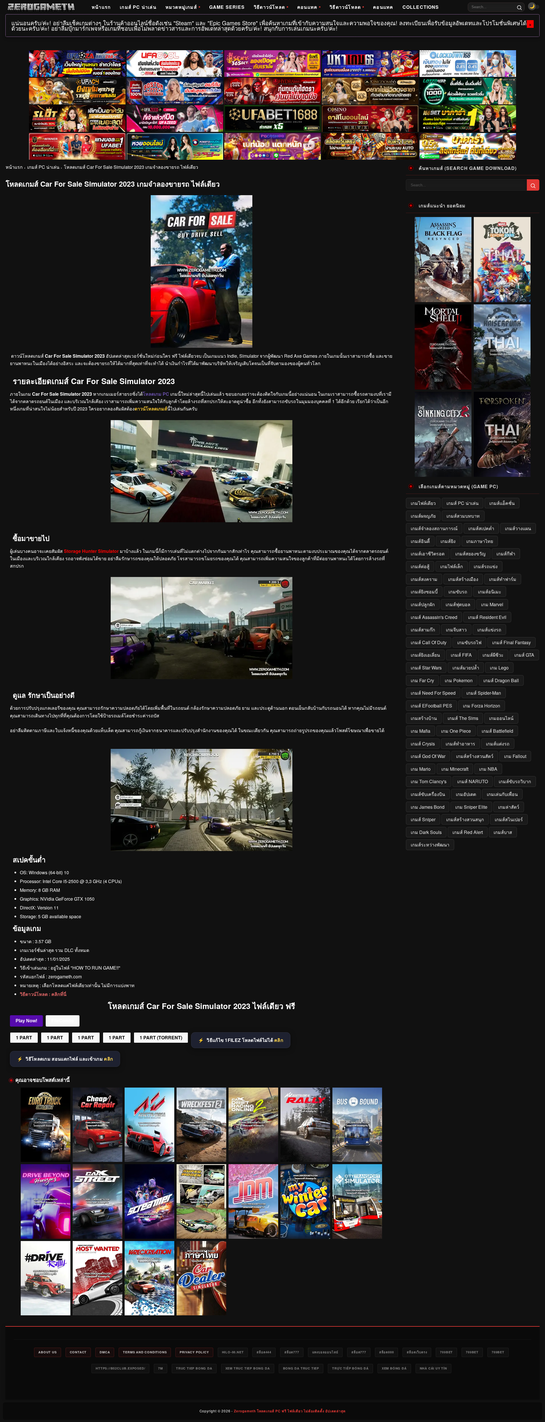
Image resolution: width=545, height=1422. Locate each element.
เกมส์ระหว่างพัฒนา (430, 844)
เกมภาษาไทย (479, 541)
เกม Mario (421, 769)
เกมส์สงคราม (424, 579)
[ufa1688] (272, 118)
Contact (78, 1352)
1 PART (24, 1037)
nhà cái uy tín (433, 1368)
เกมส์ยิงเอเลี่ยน (425, 655)
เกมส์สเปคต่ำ (481, 528)
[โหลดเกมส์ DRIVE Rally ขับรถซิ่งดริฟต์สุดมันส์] (45, 1278)
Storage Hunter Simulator (91, 551)
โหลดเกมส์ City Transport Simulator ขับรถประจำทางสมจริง (357, 1228)
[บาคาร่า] (468, 118)
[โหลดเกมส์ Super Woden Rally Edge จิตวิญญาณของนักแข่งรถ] (201, 1201)
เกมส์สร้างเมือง (463, 579)
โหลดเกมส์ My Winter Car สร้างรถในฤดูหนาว (305, 1230)
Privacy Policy (194, 1352)
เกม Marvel (492, 604)
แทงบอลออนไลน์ (325, 1352)
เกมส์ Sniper (423, 819)
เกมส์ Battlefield (497, 731)
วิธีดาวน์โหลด (269, 7)
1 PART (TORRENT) (161, 1037)
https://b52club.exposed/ (120, 1368)
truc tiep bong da (194, 1368)
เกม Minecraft (454, 769)
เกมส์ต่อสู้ (420, 566)
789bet (446, 1352)
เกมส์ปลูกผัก (423, 604)
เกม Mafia (420, 731)
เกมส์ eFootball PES (431, 705)
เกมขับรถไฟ (469, 642)
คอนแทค (307, 7)
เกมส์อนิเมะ (489, 591)
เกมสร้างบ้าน (424, 718)
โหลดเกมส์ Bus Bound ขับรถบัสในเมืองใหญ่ (357, 1154)
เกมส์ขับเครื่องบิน (428, 794)
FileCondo (62, 1020)
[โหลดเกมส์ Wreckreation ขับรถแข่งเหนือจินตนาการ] (149, 1278)
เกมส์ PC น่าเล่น (138, 7)
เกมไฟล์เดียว (423, 503)
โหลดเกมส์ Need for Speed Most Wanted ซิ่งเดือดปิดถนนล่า (97, 1305)
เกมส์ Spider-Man (483, 693)
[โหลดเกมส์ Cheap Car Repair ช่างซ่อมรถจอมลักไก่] (97, 1125)
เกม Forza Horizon (481, 705)
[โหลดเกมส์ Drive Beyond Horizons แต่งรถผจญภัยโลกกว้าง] (45, 1201)
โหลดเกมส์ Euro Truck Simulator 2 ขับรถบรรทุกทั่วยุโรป (45, 1151)
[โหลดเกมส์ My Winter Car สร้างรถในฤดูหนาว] (305, 1201)
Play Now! (26, 1020)
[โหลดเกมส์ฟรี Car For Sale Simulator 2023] (201, 520)
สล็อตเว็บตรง (417, 1352)
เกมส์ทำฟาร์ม (502, 579)
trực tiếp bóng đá (350, 1368)
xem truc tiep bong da (247, 1368)
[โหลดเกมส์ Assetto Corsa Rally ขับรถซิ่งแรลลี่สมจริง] (305, 1125)
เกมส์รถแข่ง (486, 566)
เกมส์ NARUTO (472, 781)
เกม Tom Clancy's (429, 781)
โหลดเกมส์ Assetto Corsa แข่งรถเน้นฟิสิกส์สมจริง (149, 1151)
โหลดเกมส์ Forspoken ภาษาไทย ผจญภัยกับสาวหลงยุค (502, 473)
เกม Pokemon (459, 680)
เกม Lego (499, 667)
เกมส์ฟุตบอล (458, 604)
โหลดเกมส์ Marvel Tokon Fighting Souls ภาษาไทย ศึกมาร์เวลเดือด (502, 295)
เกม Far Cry (422, 680)
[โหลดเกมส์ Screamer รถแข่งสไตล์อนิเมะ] (149, 1201)
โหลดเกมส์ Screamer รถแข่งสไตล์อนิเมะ (149, 1230)
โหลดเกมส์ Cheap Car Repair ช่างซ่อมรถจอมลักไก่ (97, 1151)
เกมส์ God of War (428, 756)
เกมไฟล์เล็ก (451, 566)
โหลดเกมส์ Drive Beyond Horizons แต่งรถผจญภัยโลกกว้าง (45, 1228)
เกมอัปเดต (466, 794)
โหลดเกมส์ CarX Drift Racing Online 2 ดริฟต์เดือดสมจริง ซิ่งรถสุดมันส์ (253, 1151)
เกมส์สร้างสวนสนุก (465, 819)
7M (160, 1368)
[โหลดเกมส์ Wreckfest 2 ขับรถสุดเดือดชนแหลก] (201, 1125)
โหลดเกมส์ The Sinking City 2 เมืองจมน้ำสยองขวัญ (443, 473)
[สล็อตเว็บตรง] (272, 146)
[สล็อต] (370, 146)
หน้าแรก (101, 7)
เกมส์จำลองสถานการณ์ (434, 528)
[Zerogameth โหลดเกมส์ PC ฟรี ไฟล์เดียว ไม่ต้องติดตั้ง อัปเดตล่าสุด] (41, 7)
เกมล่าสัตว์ (508, 807)
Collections (421, 7)
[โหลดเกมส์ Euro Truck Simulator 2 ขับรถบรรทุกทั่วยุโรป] (45, 1125)
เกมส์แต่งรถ (498, 743)
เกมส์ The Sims (463, 718)
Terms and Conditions (145, 1352)
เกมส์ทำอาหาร (460, 743)
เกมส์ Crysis (423, 743)
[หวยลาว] (175, 146)
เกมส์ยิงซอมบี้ (424, 591)
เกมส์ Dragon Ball (501, 680)
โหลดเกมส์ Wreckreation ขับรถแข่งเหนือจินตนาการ (149, 1305)
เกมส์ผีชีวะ (493, 655)
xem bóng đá (394, 1368)
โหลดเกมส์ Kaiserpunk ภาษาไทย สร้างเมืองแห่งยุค (502, 385)
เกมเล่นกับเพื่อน (502, 794)
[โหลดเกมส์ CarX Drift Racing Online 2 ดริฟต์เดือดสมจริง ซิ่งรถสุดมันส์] (253, 1125)
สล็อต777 (291, 1352)
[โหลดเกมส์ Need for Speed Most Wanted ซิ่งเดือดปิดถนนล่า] (97, 1278)
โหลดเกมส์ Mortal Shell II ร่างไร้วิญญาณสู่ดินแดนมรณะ (443, 385)
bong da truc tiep (301, 1368)
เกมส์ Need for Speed (433, 693)
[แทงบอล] (77, 146)
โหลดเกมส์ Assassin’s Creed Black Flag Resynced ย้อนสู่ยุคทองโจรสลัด (443, 295)
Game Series (227, 7)
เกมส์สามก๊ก (423, 629)
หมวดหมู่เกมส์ (181, 7)
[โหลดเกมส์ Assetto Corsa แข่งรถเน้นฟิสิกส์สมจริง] (149, 1125)
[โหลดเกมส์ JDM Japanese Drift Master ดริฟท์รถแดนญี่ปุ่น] (253, 1201)
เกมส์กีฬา (505, 553)
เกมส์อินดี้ (420, 541)
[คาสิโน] (370, 118)
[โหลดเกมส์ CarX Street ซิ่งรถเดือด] (97, 1201)
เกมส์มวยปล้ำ (465, 667)
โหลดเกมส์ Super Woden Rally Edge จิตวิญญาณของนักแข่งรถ (202, 1228)
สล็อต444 (264, 1352)
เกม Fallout (515, 756)
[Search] (519, 7)
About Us (47, 1352)
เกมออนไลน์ (501, 718)
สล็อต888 (386, 1352)
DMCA (105, 1352)
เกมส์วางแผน (518, 528)
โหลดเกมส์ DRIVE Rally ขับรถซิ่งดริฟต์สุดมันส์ (46, 1307)
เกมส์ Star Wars (426, 667)
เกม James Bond (428, 807)
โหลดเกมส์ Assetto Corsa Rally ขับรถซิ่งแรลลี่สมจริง (305, 1151)
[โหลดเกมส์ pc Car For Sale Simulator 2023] (201, 677)
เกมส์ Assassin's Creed (434, 617)
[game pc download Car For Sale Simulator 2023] (201, 849)
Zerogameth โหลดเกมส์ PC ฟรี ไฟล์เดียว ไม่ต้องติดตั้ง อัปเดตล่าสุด (289, 1410)
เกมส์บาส (503, 832)
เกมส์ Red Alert (467, 832)
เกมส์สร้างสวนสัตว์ (474, 756)
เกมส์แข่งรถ (489, 629)
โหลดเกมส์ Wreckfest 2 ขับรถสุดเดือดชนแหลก (201, 1154)
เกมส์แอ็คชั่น (502, 503)
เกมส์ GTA (524, 655)
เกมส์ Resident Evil (487, 617)
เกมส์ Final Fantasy (511, 642)
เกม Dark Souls (426, 832)
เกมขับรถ (457, 591)
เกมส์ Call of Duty (429, 642)
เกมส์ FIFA (461, 655)
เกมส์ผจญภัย (423, 516)
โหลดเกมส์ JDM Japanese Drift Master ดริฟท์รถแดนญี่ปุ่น (253, 1228)
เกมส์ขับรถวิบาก (515, 781)
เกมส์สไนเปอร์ (509, 819)
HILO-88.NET (233, 1352)
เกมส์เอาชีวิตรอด (428, 553)
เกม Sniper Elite (471, 807)
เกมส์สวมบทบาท (463, 516)
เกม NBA (488, 769)
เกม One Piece (456, 731)
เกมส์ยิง (448, 541)
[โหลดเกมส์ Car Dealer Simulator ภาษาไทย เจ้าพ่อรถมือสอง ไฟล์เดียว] (201, 1278)
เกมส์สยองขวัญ (470, 553)
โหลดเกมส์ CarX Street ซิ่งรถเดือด (97, 1230)
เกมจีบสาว (456, 629)
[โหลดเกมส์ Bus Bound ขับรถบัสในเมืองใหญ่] (357, 1125)
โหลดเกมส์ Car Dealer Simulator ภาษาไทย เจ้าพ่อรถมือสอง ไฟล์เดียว (201, 1305)
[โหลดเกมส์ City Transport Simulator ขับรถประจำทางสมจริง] (357, 1201)
